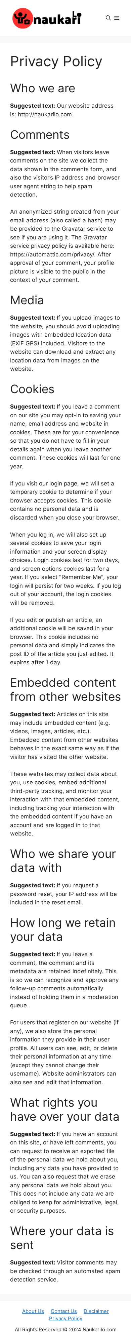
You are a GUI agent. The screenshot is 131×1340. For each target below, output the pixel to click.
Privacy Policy (65, 1318)
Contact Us (64, 1311)
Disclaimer (96, 1311)
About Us (33, 1311)
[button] (108, 18)
